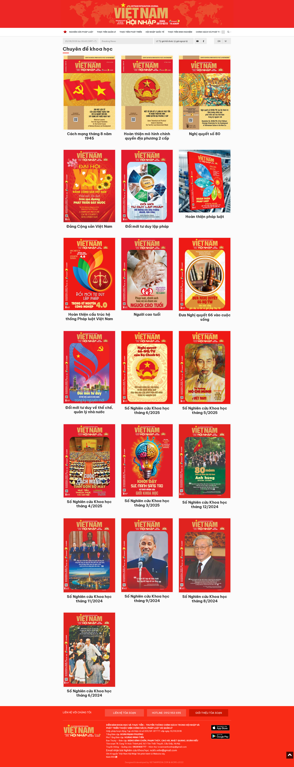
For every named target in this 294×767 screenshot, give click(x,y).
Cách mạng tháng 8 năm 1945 (89, 135)
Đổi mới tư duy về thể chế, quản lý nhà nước (89, 409)
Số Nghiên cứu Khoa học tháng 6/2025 (147, 410)
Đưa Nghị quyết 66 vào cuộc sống (205, 317)
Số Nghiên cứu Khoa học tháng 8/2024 (204, 598)
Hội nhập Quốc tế (155, 32)
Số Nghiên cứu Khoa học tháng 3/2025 (147, 502)
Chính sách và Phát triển (210, 32)
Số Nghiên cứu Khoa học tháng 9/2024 (147, 598)
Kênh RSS (110, 757)
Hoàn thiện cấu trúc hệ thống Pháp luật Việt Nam (89, 316)
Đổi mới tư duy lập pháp (147, 226)
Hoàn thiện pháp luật (204, 216)
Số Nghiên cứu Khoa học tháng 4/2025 (89, 503)
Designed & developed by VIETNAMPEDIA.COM (146, 762)
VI (225, 41)
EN (219, 41)
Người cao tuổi (147, 314)
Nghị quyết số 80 (204, 133)
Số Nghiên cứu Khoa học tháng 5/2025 (204, 410)
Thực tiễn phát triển (131, 32)
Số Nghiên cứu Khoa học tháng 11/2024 (89, 598)
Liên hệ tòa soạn (124, 712)
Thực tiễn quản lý (106, 32)
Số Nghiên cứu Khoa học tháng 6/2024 (89, 693)
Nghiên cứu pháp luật (81, 32)
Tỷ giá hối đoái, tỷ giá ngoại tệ (173, 41)
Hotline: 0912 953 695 (166, 712)
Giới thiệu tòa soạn (208, 712)
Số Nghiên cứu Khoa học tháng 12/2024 (204, 504)
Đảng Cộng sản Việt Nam (89, 226)
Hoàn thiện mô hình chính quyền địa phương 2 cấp (147, 135)
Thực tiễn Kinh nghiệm (180, 32)
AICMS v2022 (177, 762)
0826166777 (139, 747)
